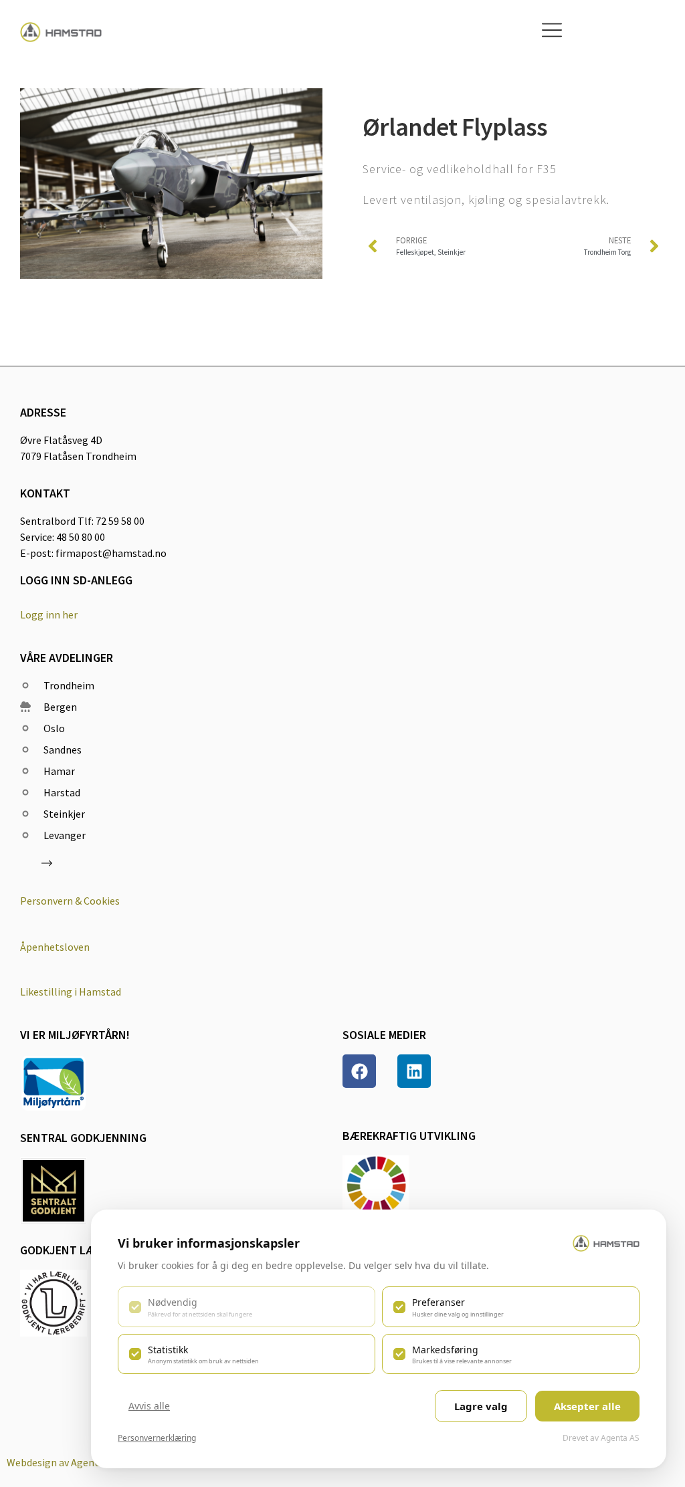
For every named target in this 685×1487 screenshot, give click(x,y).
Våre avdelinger (66, 657)
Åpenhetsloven (55, 946)
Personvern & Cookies (70, 900)
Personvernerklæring (157, 1438)
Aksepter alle (587, 1406)
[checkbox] (246, 1306)
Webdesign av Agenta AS (62, 1462)
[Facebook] (359, 1071)
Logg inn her (49, 614)
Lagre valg (481, 1406)
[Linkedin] (414, 1071)
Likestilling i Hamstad (70, 991)
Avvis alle (149, 1405)
